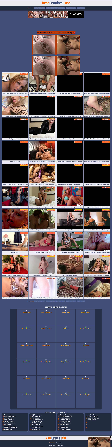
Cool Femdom (8, 429)
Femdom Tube (36, 427)
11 (58, 301)
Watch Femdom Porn (10, 423)
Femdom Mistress (65, 421)
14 (66, 301)
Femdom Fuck (36, 418)
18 (77, 301)
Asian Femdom (91, 419)
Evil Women (7, 424)
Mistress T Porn (64, 424)
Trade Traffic (59, 442)
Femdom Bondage (92, 415)
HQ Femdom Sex (37, 415)
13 (64, 301)
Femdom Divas (8, 415)
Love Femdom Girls (10, 416)
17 (75, 301)
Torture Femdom (9, 421)
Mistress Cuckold (92, 416)
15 (69, 301)
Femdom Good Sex (37, 419)
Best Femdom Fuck (37, 426)
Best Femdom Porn (37, 423)
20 (83, 301)
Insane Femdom (9, 419)
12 (61, 301)
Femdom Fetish (8, 418)
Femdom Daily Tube (65, 419)
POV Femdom (36, 416)
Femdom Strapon (65, 418)
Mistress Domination (66, 415)
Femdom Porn (64, 427)
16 (72, 301)
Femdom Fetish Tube (66, 416)
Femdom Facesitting (66, 429)
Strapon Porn (36, 429)
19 (80, 301)
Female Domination (65, 423)
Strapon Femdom (37, 421)
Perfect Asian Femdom (10, 427)
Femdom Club (64, 426)
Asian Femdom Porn (10, 426)
